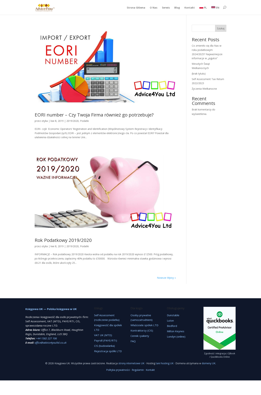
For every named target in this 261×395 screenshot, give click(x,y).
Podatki (84, 121)
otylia (45, 121)
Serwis (166, 7)
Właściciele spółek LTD (144, 325)
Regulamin (138, 370)
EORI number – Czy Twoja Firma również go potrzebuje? (94, 115)
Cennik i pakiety (139, 336)
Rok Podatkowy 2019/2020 (63, 240)
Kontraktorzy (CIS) (141, 330)
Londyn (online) (176, 336)
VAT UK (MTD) (103, 335)
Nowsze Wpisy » (166, 277)
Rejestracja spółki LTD (108, 351)
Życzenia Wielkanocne (204, 88)
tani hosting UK (164, 363)
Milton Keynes (175, 331)
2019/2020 (72, 121)
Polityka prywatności (118, 370)
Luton (170, 320)
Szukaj (220, 28)
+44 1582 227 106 (46, 338)
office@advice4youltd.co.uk (50, 342)
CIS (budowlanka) (104, 346)
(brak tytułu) (199, 73)
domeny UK (208, 363)
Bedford (172, 326)
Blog (177, 7)
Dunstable (173, 315)
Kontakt (189, 7)
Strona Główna (136, 7)
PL (205, 7)
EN (217, 7)
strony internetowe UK (131, 363)
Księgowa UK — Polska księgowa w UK (51, 309)
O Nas (153, 7)
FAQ (133, 341)
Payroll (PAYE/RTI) (105, 340)
